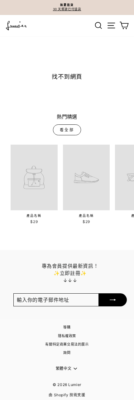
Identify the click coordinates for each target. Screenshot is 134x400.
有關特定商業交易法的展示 (67, 344)
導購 (66, 327)
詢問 (66, 353)
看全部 (67, 130)
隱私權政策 (67, 336)
